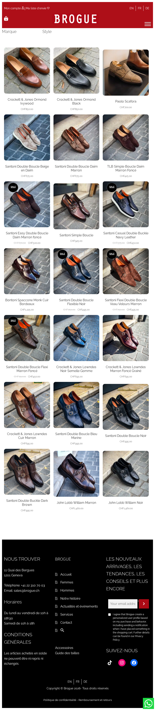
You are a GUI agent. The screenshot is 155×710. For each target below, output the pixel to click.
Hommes (67, 590)
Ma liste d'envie (36, 8)
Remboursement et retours (95, 700)
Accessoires (64, 648)
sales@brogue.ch (26, 591)
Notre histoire (70, 598)
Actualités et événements (79, 606)
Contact (66, 622)
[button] (62, 631)
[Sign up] (144, 604)
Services (66, 614)
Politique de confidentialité (59, 700)
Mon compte (13, 8)
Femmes (66, 582)
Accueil (65, 574)
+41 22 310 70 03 (33, 585)
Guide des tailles (67, 653)
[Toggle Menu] (148, 24)
